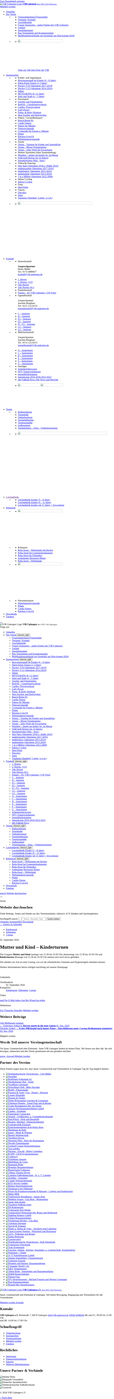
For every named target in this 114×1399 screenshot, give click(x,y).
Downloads (28, 922)
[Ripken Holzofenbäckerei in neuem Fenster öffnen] (19, 1186)
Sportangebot (16, 922)
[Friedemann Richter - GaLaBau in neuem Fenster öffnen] (22, 1220)
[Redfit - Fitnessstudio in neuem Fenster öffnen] (17, 1090)
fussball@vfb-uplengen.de (30, 274)
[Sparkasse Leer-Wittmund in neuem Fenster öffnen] (19, 1188)
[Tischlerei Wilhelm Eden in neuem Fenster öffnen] (18, 1204)
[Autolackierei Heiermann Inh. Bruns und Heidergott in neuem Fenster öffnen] (31, 1212)
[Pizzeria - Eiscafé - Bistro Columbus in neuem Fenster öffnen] (24, 1151)
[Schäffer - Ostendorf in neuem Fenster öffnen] (16, 1178)
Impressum (11, 1356)
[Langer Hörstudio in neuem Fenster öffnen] (15, 1095)
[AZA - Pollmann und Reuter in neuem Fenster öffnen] (20, 1234)
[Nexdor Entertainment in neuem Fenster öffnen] (17, 1143)
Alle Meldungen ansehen (11, 1023)
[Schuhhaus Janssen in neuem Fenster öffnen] (16, 1159)
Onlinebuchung (13, 1333)
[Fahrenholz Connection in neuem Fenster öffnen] (18, 1114)
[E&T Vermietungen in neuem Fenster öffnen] (16, 1268)
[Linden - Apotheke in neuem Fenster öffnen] (16, 1111)
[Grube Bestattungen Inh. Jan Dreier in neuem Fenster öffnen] (24, 1106)
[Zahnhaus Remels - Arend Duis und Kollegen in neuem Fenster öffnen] (28, 1103)
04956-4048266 (76, 1315)
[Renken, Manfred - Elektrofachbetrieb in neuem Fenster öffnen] (25, 1122)
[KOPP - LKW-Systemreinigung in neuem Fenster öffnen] (22, 1154)
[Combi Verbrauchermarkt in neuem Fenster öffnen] (19, 1180)
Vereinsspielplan (13, 1338)
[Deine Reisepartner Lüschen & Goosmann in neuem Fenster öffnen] (27, 1100)
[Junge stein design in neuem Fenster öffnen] (15, 1202)
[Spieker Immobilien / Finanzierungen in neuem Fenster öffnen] (24, 1258)
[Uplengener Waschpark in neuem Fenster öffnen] (18, 1244)
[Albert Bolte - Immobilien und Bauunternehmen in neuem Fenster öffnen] (29, 1271)
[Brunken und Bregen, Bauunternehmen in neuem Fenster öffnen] (25, 1263)
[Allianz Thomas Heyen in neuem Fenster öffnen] (18, 1172)
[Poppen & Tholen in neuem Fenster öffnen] (15, 1098)
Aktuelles (4, 922)
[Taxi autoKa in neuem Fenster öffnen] (13, 1148)
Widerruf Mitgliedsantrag (17, 1364)
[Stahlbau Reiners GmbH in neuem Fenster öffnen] (18, 1215)
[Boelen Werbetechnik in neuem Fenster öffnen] (17, 1135)
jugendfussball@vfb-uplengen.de (33, 308)
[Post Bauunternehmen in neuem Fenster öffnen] (17, 1282)
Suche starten (53, 919)
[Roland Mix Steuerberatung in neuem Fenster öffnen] (20, 1284)
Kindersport (11, 929)
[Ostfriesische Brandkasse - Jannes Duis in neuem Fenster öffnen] (25, 1196)
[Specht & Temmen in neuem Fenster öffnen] (16, 1226)
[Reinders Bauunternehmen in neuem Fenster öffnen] (19, 1167)
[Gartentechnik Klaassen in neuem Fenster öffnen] (18, 1124)
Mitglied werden (30, 1010)
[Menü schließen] (1, 622)
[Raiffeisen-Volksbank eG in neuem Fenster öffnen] (19, 1079)
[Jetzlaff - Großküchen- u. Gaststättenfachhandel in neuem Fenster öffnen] (29, 1116)
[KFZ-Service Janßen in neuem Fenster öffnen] (17, 1183)
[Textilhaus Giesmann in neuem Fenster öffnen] (17, 1084)
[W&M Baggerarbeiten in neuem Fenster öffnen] (17, 1274)
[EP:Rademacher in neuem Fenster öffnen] (14, 1207)
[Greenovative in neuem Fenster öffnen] (13, 1239)
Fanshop (10, 1344)
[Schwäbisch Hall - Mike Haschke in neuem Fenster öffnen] (23, 1087)
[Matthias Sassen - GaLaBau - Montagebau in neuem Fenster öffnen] (27, 1199)
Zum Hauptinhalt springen (12, 1)
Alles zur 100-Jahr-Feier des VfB (33, 70)
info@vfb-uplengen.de (58, 1315)
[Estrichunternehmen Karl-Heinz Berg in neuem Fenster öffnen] (24, 1127)
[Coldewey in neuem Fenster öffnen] (12, 1156)
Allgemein (11, 932)
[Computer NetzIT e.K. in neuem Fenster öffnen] (18, 1266)
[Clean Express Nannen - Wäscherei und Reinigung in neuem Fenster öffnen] (31, 1231)
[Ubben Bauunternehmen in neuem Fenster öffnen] (18, 1218)
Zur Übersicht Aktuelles (11, 1010)
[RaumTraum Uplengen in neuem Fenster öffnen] (18, 1170)
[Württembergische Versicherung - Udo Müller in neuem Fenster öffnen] (28, 1074)
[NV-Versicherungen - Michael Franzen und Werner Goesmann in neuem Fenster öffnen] (36, 1279)
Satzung (10, 1361)
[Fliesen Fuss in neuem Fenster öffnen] (13, 1276)
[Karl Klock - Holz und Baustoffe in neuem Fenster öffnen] (22, 1119)
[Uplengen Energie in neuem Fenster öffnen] (15, 1260)
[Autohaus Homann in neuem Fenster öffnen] (16, 1223)
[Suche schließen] (1, 896)
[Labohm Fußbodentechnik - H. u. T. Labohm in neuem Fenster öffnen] (28, 1175)
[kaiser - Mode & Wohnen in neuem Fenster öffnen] (19, 1132)
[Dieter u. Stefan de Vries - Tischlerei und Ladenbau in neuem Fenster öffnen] (31, 1228)
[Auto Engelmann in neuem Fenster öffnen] (15, 1247)
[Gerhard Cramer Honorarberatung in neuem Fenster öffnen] (23, 1146)
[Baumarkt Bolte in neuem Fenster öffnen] (14, 1164)
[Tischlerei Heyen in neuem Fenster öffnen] (15, 1138)
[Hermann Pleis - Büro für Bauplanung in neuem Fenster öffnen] (25, 1140)
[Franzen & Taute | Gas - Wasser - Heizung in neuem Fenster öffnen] (27, 1092)
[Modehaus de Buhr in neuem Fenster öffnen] (16, 1130)
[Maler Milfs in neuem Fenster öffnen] (12, 1194)
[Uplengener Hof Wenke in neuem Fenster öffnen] (18, 1210)
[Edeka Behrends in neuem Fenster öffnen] (15, 1236)
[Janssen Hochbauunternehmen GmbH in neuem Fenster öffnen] (25, 1108)
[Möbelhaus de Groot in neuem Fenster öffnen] (17, 1162)
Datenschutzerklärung (16, 1359)
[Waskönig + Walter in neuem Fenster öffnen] (16, 1252)
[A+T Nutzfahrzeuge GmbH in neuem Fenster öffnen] (20, 1255)
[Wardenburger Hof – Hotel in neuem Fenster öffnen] (20, 1082)
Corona (9, 935)
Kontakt (20, 1302)
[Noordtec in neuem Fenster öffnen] (11, 1076)
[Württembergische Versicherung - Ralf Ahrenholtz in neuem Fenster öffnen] (30, 1242)
